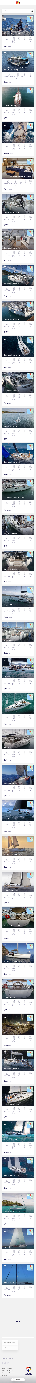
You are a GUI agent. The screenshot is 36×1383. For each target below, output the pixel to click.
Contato (4, 1375)
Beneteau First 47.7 (10, 783)
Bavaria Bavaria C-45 (11, 1176)
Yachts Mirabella (10, 141)
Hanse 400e (8, 1247)
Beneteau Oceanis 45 (11, 391)
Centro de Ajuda (7, 1368)
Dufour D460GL (9, 997)
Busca (7, 11)
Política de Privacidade (9, 1373)
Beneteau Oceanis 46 (11, 212)
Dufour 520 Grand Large (12, 890)
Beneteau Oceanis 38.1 (12, 319)
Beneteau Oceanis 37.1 (12, 426)
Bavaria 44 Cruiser (10, 1033)
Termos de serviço (7, 1370)
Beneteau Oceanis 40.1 (12, 355)
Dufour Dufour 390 (10, 1140)
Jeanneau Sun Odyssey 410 (13, 854)
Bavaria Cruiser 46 (10, 569)
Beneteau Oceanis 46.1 (12, 462)
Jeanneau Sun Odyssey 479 (14, 961)
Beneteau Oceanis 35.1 (12, 248)
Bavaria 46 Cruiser (10, 747)
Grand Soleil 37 (9, 640)
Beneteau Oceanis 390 (12, 34)
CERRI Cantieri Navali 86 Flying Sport (17, 177)
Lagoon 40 (8, 605)
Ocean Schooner (10, 105)
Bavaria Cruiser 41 (10, 533)
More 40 (7, 676)
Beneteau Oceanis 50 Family (14, 498)
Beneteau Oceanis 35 (11, 1104)
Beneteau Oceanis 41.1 (12, 926)
